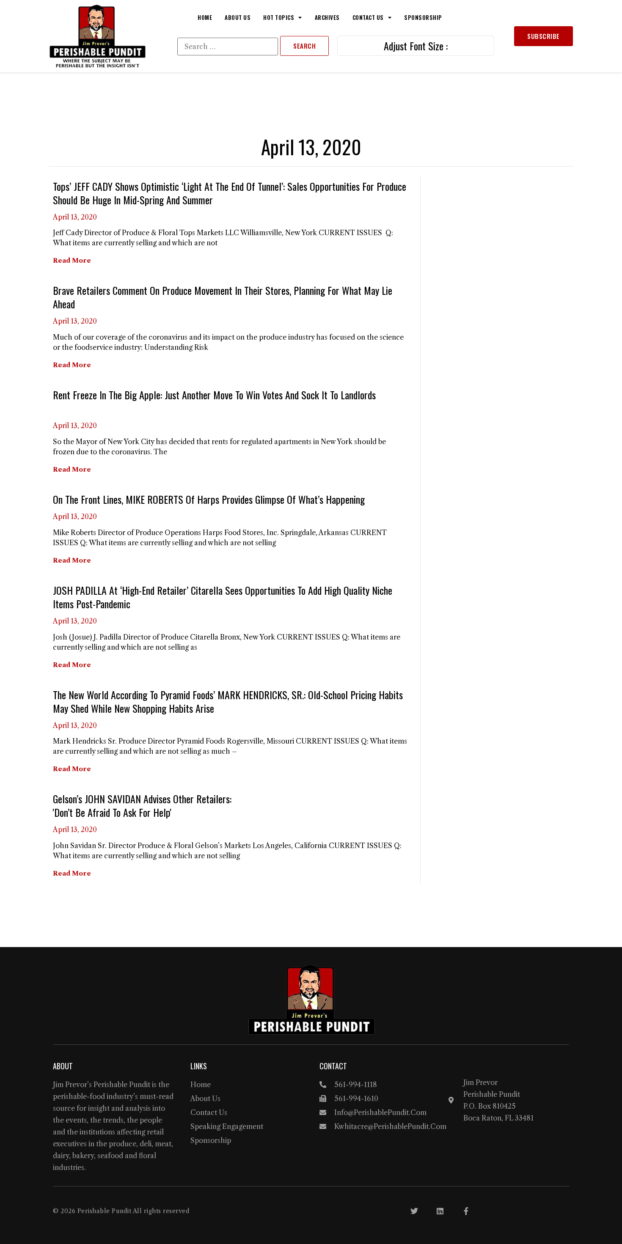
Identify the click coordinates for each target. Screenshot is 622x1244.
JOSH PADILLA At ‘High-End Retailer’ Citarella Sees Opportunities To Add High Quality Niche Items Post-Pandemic (222, 596)
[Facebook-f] (465, 1211)
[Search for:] (227, 46)
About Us (237, 17)
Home (205, 17)
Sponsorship (423, 17)
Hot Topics (278, 17)
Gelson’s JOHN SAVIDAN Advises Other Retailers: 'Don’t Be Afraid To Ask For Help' (142, 805)
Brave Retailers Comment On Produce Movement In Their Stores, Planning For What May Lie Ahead (222, 297)
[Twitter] (414, 1211)
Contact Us (368, 17)
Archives (327, 17)
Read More (72, 260)
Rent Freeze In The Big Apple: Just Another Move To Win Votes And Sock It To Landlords (214, 394)
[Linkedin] (440, 1211)
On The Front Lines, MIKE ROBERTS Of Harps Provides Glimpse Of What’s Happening (209, 499)
